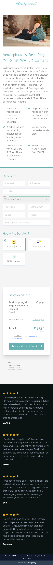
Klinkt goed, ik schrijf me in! (25, 346)
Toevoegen (38, 319)
